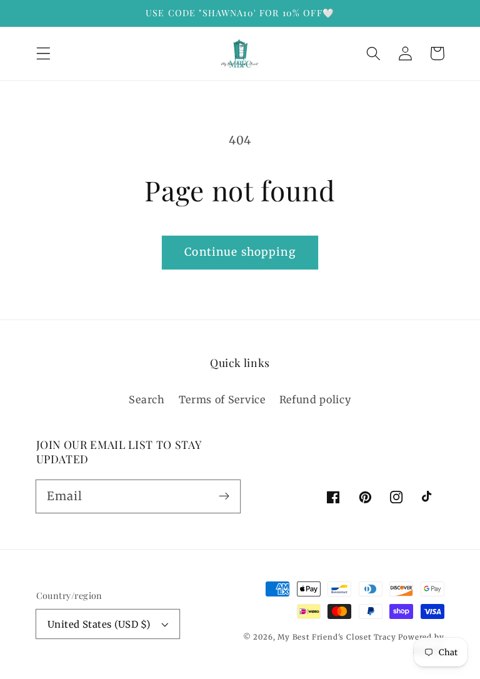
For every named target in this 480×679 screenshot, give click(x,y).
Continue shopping (240, 252)
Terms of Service (222, 399)
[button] (43, 53)
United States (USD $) (99, 624)
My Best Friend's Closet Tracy (337, 637)
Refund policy (315, 399)
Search (146, 399)
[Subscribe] (224, 496)
